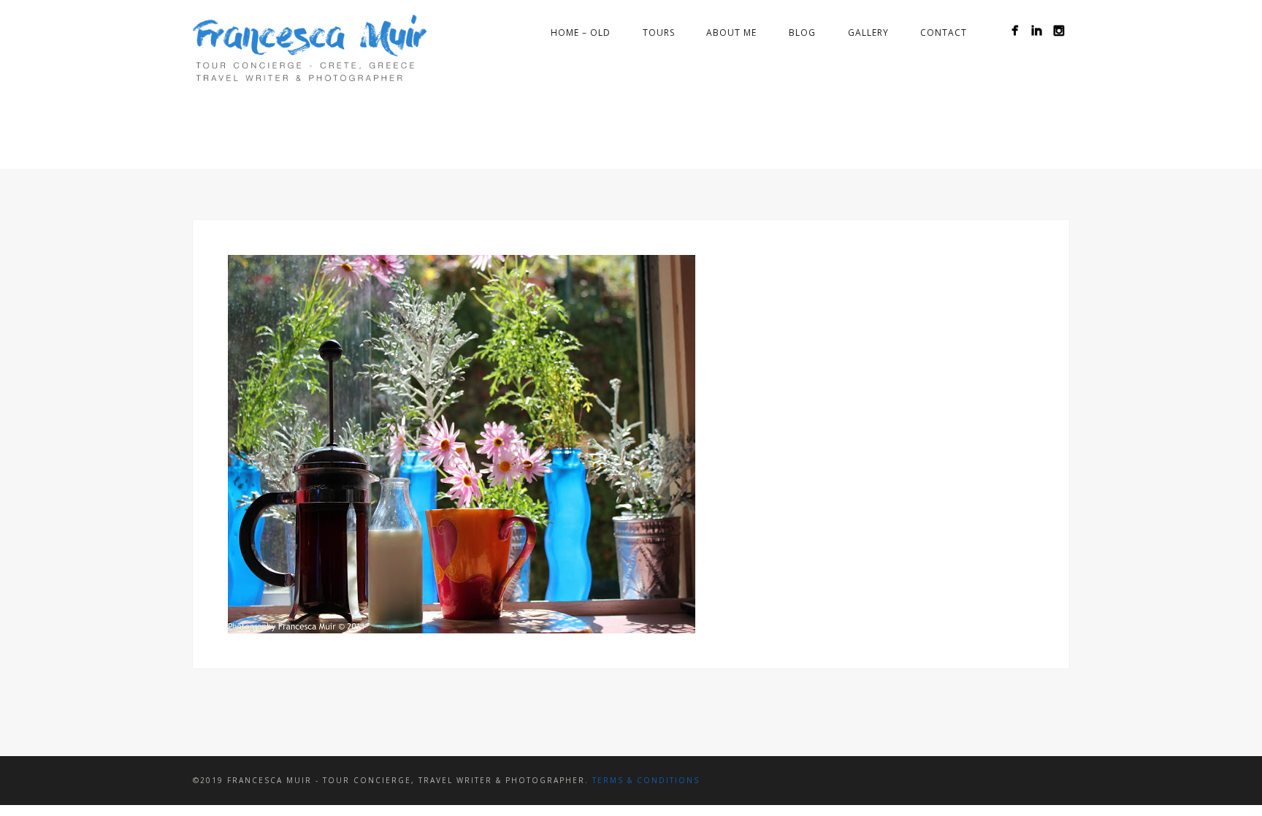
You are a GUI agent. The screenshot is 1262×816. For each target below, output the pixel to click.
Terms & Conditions (646, 780)
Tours (659, 32)
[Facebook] (1015, 30)
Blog (802, 32)
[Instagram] (1058, 30)
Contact (943, 32)
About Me (731, 32)
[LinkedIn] (1037, 30)
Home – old (581, 32)
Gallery (868, 32)
